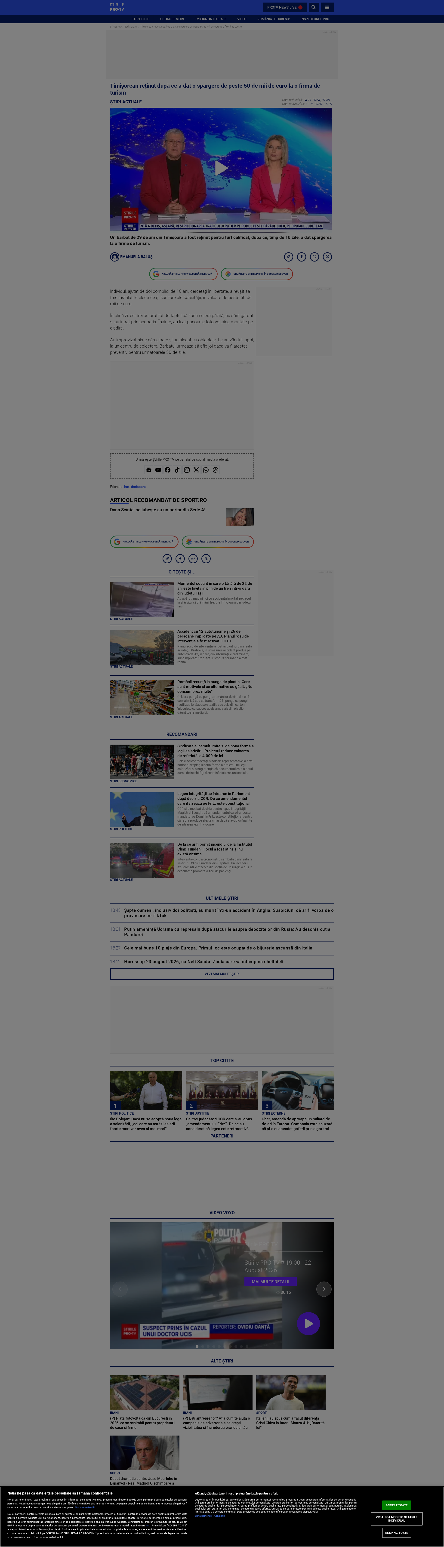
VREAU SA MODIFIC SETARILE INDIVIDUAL (396, 1518)
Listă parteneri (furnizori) (210, 1515)
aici (148, 1525)
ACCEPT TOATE (397, 1505)
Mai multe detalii (85, 1507)
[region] (222, 1516)
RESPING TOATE (396, 1533)
